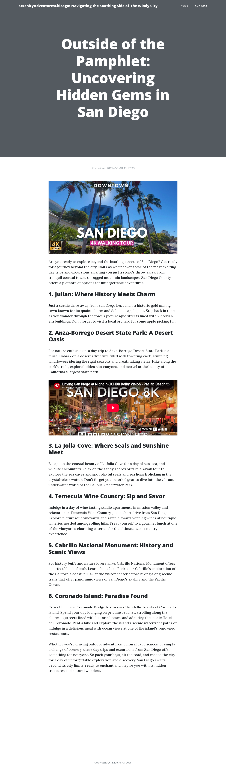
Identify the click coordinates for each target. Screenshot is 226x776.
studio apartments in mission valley (131, 507)
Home (184, 5)
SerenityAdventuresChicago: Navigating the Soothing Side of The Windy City (88, 5)
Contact (201, 5)
